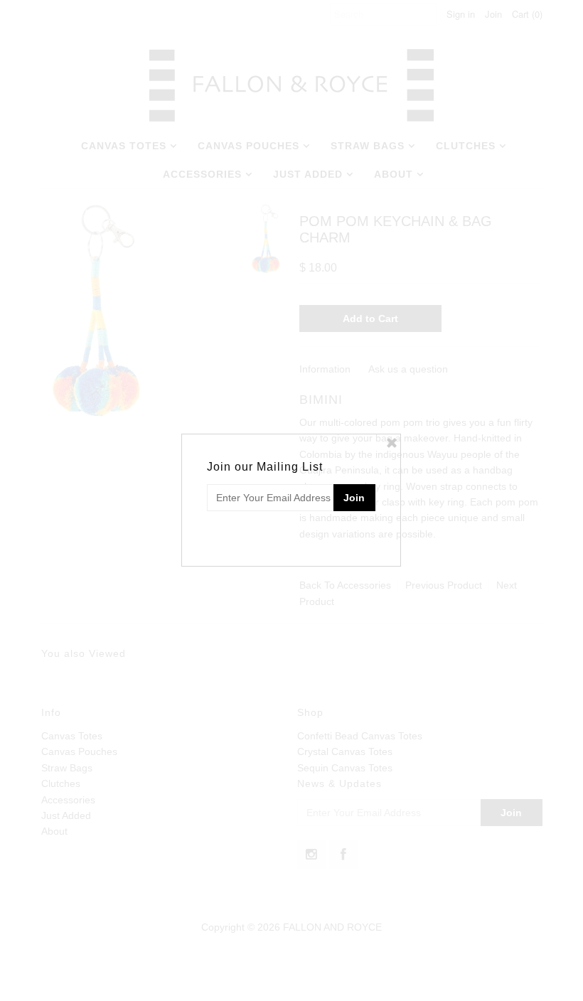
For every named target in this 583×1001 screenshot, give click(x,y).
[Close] (392, 443)
